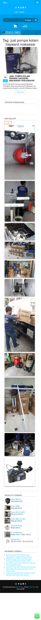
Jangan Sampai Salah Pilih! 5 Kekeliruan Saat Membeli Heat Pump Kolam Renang (20, 574)
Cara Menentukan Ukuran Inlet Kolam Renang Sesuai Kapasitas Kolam (20, 564)
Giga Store (32, 587)
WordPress (19, 587)
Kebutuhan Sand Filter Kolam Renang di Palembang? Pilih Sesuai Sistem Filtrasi (18, 560)
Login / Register (19, 12)
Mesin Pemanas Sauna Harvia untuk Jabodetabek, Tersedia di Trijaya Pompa (18, 556)
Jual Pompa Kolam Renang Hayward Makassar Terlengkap (22, 78)
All (8, 123)
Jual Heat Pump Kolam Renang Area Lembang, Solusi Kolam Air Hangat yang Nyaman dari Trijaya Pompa (21, 569)
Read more (20, 92)
